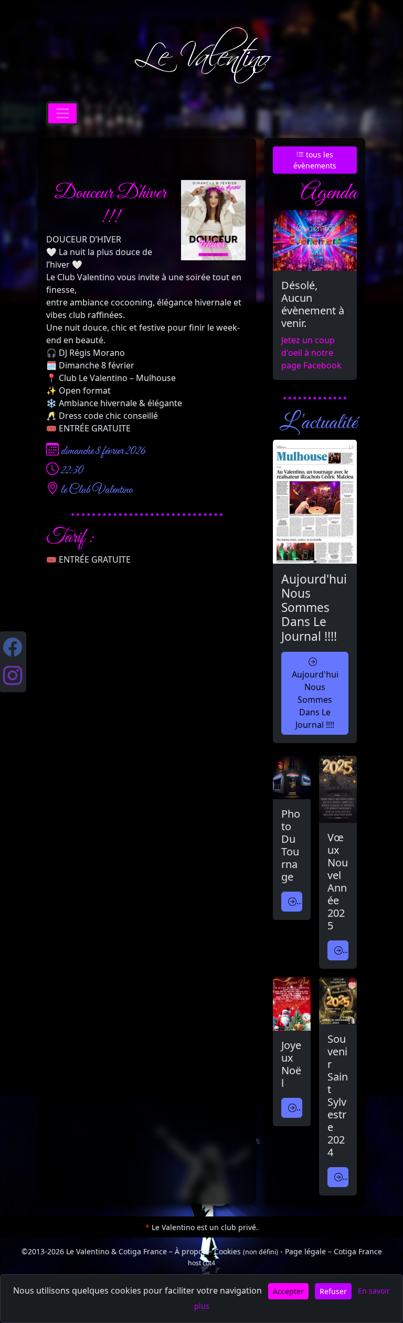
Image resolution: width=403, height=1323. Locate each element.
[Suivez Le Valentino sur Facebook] (12, 647)
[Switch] (62, 113)
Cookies (246, 1251)
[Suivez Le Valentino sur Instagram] (12, 676)
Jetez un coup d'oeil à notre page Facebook (311, 352)
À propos (190, 1251)
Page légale (305, 1251)
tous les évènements (314, 160)
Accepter (288, 1291)
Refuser (333, 1291)
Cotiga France (358, 1251)
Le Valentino (201, 56)
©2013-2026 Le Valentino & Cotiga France (94, 1251)
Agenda (329, 191)
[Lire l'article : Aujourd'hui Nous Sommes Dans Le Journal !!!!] (315, 502)
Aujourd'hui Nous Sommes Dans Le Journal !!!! (315, 700)
